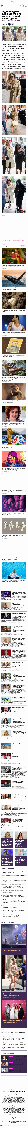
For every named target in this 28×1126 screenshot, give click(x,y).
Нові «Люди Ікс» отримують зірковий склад (19, 795)
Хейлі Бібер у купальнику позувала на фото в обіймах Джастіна (18, 686)
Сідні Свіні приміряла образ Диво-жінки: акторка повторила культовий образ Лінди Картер (12, 822)
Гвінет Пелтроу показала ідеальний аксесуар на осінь (18, 639)
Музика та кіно (20, 634)
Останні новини (7, 869)
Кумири (18, 622)
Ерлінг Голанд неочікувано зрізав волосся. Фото (19, 614)
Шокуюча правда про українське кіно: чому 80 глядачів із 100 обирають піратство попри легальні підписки (18, 629)
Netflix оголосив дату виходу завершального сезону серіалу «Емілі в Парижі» (18, 664)
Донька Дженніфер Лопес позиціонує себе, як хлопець (16, 1064)
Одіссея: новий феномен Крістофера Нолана (18, 744)
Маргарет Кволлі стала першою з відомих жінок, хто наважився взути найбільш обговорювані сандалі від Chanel (13, 721)
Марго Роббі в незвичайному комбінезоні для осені (18, 604)
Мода (19, 609)
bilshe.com (12, 1091)
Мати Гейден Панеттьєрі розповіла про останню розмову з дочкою (18, 709)
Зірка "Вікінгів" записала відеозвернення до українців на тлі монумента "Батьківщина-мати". (19, 807)
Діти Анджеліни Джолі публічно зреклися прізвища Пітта (12, 1021)
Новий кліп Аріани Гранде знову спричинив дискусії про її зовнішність (18, 652)
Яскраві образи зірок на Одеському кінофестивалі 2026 (19, 593)
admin (9, 634)
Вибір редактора (7, 922)
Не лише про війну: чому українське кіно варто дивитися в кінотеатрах (18, 699)
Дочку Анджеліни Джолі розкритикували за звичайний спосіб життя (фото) (17, 1058)
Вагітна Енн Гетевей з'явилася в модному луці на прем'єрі (20, 860)
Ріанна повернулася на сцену (12, 950)
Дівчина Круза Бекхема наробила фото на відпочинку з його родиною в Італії (18, 1070)
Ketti (10, 599)
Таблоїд (3, 20)
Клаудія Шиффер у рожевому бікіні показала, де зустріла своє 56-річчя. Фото (19, 733)
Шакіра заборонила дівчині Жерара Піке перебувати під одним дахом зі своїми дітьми (7, 860)
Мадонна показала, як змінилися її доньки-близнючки (18, 755)
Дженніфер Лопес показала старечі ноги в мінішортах (11, 994)
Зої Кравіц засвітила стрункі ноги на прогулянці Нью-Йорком (18, 675)
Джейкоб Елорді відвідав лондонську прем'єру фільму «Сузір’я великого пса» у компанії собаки (18, 783)
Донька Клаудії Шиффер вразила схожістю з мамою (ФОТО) (18, 768)
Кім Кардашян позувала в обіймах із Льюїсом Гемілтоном (19, 843)
